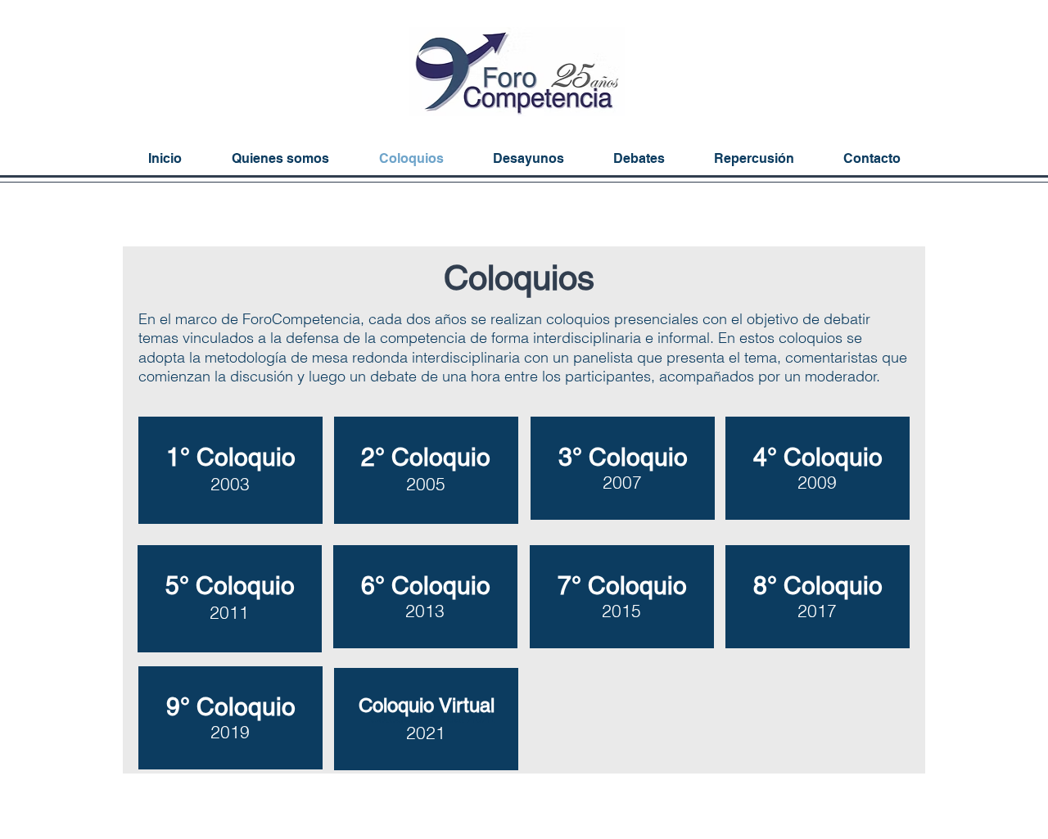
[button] (754, 158)
